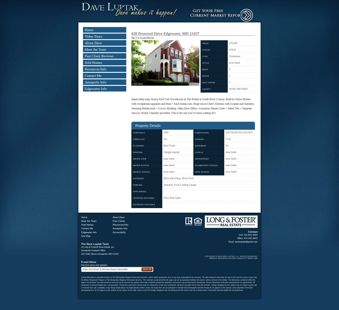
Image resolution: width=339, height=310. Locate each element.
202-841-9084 (251, 235)
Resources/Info (95, 69)
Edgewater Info (96, 89)
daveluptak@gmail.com (246, 242)
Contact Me (93, 76)
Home (89, 30)
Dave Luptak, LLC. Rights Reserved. (240, 256)
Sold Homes (93, 62)
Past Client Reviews (99, 56)
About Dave (93, 43)
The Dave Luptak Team (95, 244)
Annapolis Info (95, 82)
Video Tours (93, 36)
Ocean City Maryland (247, 258)
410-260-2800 (251, 238)
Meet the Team (95, 49)
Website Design (217, 258)
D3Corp (232, 258)
